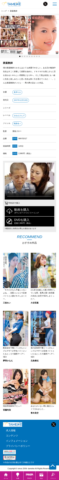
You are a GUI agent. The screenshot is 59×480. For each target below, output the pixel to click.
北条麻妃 (35, 361)
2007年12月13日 (21, 100)
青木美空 (35, 413)
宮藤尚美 (7, 410)
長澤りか (17, 92)
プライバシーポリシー (18, 446)
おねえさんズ (19, 116)
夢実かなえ (8, 361)
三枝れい (7, 303)
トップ (4, 11)
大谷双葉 (35, 303)
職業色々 (17, 123)
